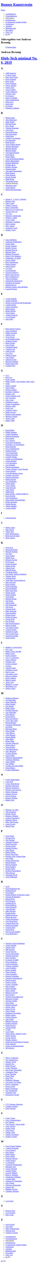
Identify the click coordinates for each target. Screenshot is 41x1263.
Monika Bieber (10, 151)
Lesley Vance (10, 1118)
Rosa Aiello (9, 81)
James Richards (11, 907)
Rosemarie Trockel (12, 1095)
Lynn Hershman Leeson (14, 473)
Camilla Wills (10, 1179)
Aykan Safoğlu (10, 945)
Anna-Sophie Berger (12, 144)
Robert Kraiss (10, 615)
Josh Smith (9, 1019)
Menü (3, 10)
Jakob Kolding (10, 613)
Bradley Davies (11, 248)
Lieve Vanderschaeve (13, 1120)
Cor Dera (8, 268)
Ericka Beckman (11, 132)
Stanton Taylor (10, 1062)
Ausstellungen (10, 14)
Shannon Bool (10, 169)
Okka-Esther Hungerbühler (15, 500)
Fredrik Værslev (11, 1137)
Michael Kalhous (11, 552)
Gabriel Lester (10, 668)
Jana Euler (9, 319)
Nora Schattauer (11, 962)
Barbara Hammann (12, 436)
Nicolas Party (10, 838)
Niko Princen (10, 873)
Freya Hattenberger (12, 449)
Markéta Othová (11, 820)
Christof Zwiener (11, 1233)
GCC (7, 375)
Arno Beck (9, 130)
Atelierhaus (9, 24)
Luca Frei (8, 353)
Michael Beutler (11, 149)
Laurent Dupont (11, 289)
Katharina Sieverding (13, 1013)
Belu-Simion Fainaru (12, 329)
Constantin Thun (11, 1072)
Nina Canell (9, 203)
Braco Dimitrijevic (12, 277)
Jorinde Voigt (10, 1133)
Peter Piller (9, 858)
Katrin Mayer (10, 717)
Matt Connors (10, 224)
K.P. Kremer (9, 621)
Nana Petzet (9, 850)
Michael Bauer (10, 124)
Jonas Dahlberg (11, 240)
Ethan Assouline (11, 98)
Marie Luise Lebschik (13, 651)
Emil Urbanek (10, 1108)
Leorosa (8, 666)
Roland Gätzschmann (13, 414)
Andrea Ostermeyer (12, 818)
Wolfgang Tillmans (12, 1080)
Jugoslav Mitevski (11, 743)
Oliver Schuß (10, 991)
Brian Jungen (10, 538)
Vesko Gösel (10, 418)
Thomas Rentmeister (12, 897)
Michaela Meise (11, 729)
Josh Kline (9, 601)
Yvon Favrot (9, 337)
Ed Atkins (9, 106)
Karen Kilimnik (11, 589)
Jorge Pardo (9, 836)
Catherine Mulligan (12, 760)
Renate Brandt (10, 177)
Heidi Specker (10, 1025)
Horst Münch (10, 768)
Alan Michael (10, 735)
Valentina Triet (10, 1093)
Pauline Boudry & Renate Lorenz (17, 895)
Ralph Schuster (10, 989)
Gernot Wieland (11, 1169)
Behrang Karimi (11, 560)
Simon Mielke (10, 737)
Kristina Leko (10, 662)
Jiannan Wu (9, 1187)
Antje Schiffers (10, 968)
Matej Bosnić (10, 173)
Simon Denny (10, 266)
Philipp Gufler (10, 406)
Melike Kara (9, 558)
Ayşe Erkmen (10, 317)
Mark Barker (10, 122)
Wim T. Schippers (11, 1058)
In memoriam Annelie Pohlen (16, 22)
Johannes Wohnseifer (13, 1185)
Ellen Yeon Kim (11, 591)
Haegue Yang (10, 1211)
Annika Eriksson (11, 315)
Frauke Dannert (11, 246)
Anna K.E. (9, 548)
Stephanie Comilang (12, 222)
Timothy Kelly (10, 576)
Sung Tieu (9, 1078)
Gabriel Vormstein (12, 1135)
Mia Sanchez (10, 950)
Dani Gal (8, 377)
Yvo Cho (8, 214)
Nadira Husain (10, 504)
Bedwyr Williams (11, 1175)
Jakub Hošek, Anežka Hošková (16, 494)
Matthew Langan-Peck (13, 647)
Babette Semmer (11, 1005)
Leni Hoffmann (11, 482)
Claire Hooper (10, 488)
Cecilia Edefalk (11, 299)
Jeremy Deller (10, 260)
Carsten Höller (10, 508)
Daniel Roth (9, 930)
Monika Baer (10, 118)
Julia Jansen (9, 530)
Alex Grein (9, 400)
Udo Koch (9, 607)
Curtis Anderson (11, 92)
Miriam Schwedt (11, 993)
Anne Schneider (11, 974)
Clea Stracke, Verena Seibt (15, 1124)
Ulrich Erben (10, 313)
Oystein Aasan (10, 75)
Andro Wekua (10, 1161)
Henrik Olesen (10, 814)
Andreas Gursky (11, 410)
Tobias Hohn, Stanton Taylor (15, 1034)
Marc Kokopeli (10, 611)
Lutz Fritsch (9, 357)
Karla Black (9, 155)
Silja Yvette (9, 1215)
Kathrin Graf (10, 394)
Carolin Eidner (10, 305)
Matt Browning (11, 185)
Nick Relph (9, 893)
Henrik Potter (10, 869)
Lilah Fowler (10, 351)
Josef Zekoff (9, 1224)
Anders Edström (11, 301)
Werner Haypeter (11, 455)
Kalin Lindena (10, 678)
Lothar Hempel (10, 461)
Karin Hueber (10, 496)
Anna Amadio (10, 90)
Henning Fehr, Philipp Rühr (15, 856)
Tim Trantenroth (11, 1091)
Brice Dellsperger (11, 262)
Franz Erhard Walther (13, 1146)
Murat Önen (9, 826)
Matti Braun (9, 179)
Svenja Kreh (9, 619)
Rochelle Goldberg (12, 392)
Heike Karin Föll (11, 364)
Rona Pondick (10, 867)
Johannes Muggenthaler (14, 758)
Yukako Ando (10, 94)
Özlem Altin (9, 88)
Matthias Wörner (11, 1189)
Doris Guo (9, 408)
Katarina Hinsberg (12, 477)
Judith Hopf (9, 492)
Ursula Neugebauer (12, 784)
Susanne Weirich (11, 1158)
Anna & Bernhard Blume (14, 159)
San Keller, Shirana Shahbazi (15, 574)
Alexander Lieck (11, 674)
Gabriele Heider (11, 457)
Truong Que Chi (11, 212)
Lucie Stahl (9, 1032)
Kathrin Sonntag (11, 1023)
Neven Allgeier (10, 86)
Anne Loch (9, 682)
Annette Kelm (10, 578)
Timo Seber (9, 1003)
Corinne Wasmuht (11, 1148)
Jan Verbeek (9, 1122)
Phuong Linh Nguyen (13, 790)
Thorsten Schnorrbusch (13, 978)
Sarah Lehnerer (11, 656)
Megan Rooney (11, 917)
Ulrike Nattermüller (12, 780)
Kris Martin (9, 706)
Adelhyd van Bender (12, 138)
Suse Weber (9, 1152)
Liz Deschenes (10, 271)
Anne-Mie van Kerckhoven (15, 580)
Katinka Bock (10, 165)
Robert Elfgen (10, 311)
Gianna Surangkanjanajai (14, 1046)
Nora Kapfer (10, 556)
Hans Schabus (10, 958)
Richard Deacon (11, 250)
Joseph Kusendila (11, 636)
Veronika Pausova (11, 842)
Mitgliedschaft (10, 28)
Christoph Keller (11, 572)
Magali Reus (10, 899)
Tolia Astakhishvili (12, 100)
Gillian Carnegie (11, 205)
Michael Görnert (11, 416)
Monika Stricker (11, 1040)
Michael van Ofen (11, 810)
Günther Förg (10, 366)
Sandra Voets (10, 1128)
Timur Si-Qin (10, 1009)
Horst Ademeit (10, 79)
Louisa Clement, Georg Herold (16, 469)
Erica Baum (9, 126)
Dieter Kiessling (11, 587)
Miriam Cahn (10, 201)
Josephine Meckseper (13, 725)
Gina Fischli (9, 345)
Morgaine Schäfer (11, 999)
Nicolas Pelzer (10, 846)
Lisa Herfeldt (10, 465)
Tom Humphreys (11, 498)
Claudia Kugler (11, 630)
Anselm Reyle (10, 903)
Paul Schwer (10, 995)
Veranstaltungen (11, 16)
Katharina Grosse (11, 402)
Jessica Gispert (10, 386)
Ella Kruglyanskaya (12, 623)
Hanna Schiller (10, 970)
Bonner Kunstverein (16, 4)
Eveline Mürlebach (12, 770)
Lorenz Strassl (10, 1038)
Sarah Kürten (10, 638)
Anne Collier (10, 220)
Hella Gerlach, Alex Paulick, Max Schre (19, 382)
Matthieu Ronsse (11, 915)
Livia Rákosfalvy (11, 934)
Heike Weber (10, 1154)
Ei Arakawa (9, 96)
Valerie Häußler (11, 506)
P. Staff (8, 1030)
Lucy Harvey (10, 440)
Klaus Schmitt (10, 972)
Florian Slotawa (11, 1017)
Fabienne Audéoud (12, 108)
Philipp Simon (10, 1015)
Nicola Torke (10, 1086)
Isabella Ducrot (10, 285)
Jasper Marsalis (10, 702)
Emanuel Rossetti (11, 926)
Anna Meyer (10, 733)
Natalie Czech (10, 230)
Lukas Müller (10, 762)
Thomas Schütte (11, 1001)
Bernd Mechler (10, 723)
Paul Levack (9, 672)
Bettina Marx (10, 708)
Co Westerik (9, 1163)
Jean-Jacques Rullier (12, 932)
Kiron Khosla (10, 584)
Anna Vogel (9, 1130)
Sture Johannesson (12, 534)
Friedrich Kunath (11, 632)
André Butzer (10, 188)
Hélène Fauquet (11, 333)
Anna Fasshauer (11, 331)
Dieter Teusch (10, 1066)
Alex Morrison (10, 751)
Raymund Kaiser (11, 550)
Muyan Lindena (11, 676)
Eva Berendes (10, 140)
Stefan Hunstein (11, 502)
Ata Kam (8, 554)
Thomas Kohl (10, 609)
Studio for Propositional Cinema (17, 1042)
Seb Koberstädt (11, 605)
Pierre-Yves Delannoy (13, 256)
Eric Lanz (9, 649)
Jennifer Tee (9, 1064)
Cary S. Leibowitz (12, 658)
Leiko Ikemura (10, 518)
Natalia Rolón (10, 913)
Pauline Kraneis (11, 617)
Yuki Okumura (10, 812)
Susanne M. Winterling (13, 1181)
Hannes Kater (10, 566)
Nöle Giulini (9, 388)
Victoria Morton (11, 753)
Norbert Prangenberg (13, 871)
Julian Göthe (10, 421)
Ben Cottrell (9, 226)
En (6, 34)
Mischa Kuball (10, 625)
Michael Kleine (11, 599)
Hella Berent (10, 142)
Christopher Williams (13, 1177)
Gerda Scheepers (11, 964)
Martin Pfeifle (10, 852)
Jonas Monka (10, 747)
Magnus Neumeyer (12, 788)
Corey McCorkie (11, 721)
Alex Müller (9, 764)
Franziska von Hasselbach (14, 445)
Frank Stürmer (10, 1044)
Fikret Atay (9, 102)
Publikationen (10, 20)
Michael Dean (10, 252)
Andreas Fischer (11, 341)
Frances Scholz (10, 982)
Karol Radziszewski (12, 889)
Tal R (7, 887)
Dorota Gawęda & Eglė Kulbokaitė (18, 303)
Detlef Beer (9, 136)
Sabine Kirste (10, 593)
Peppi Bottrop (10, 175)
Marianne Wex (10, 1167)
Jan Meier (9, 727)
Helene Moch (10, 745)
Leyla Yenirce (10, 1213)
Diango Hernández (12, 467)
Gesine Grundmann (12, 404)
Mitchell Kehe (10, 570)
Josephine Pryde (11, 875)
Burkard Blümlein (11, 163)
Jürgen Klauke (10, 595)
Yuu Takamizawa (11, 1060)
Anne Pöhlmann (11, 877)
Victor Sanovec (11, 952)
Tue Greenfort (10, 398)
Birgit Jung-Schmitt (12, 536)
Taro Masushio (10, 712)
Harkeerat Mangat (11, 698)
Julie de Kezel (10, 582)
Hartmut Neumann (12, 786)
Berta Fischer (10, 343)
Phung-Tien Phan (11, 854)
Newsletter (9, 30)
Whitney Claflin (11, 218)
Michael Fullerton (11, 362)
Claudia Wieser (10, 1171)
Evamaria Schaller (12, 960)
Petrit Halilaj (9, 430)
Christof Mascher (11, 710)
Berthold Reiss (10, 891)
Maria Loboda (10, 680)
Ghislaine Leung (11, 670)
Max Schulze (10, 986)
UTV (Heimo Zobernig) (14, 1104)
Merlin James (10, 528)
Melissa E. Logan (11, 684)
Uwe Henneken (11, 463)
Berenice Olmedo (11, 816)
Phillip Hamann (11, 432)
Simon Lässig (10, 688)
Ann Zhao (9, 1227)
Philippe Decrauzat (12, 254)
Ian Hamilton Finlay (12, 339)
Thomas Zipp (10, 1231)
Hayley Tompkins (11, 1084)
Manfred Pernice (11, 848)
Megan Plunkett (11, 865)
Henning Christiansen (13, 216)
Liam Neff (9, 782)
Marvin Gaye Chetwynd (14, 210)
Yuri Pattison (10, 840)
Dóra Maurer (10, 715)
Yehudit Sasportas (11, 956)
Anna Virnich (10, 1126)
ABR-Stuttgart (10, 73)
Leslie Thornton (11, 1068)
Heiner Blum (10, 157)
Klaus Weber (10, 1156)
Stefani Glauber (11, 390)
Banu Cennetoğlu (11, 207)
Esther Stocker (10, 1036)
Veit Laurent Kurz (11, 634)
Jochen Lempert (11, 664)
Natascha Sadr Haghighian (15, 943)
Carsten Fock (10, 349)
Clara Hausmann (11, 453)
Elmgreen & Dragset (12, 283)
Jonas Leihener (10, 660)
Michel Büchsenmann (13, 190)
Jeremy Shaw (10, 1007)
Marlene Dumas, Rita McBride (16, 287)
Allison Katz (10, 568)
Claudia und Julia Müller (14, 766)
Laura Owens (10, 824)
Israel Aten (9, 104)
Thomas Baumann (12, 128)
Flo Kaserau (9, 562)
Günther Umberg (11, 1106)
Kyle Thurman (10, 1074)
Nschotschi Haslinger (13, 443)
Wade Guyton (10, 412)
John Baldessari (11, 120)
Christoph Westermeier (13, 1165)
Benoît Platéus (10, 863)
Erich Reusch (10, 901)
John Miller (9, 739)
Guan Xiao (9, 1201)
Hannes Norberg (11, 798)
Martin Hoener (10, 479)
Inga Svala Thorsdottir (13, 1070)
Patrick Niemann (11, 792)
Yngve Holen (10, 486)
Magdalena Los (11, 686)
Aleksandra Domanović (14, 281)
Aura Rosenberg (11, 921)
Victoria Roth (10, 928)
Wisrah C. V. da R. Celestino (15, 199)
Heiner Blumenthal (12, 161)
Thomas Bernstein (12, 147)
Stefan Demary (10, 264)
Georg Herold (10, 471)
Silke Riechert (10, 911)
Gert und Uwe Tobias (13, 1082)
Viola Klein (9, 597)
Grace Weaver (10, 1150)
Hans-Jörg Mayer (11, 719)
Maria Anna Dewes (12, 275)
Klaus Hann (9, 438)
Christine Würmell (12, 1191)
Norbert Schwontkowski (14, 997)
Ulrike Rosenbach (11, 919)
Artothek (8, 26)
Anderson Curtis (11, 228)
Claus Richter (10, 909)
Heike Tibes (9, 1076)
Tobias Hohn (10, 484)
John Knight (9, 603)
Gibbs (7, 384)
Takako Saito (10, 948)
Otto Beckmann (11, 134)
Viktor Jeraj (9, 532)
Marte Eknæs (10, 309)
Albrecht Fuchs (11, 360)
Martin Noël (9, 800)
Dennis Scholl (10, 980)
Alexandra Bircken (12, 153)
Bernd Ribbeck (10, 905)
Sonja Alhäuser (10, 83)
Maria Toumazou (11, 1089)
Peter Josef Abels (11, 77)
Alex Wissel (9, 1183)
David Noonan (10, 796)
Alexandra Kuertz (11, 628)
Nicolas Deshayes (11, 273)
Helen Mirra (9, 741)
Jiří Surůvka (9, 1048)
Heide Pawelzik (11, 844)
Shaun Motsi (10, 756)
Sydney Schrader (11, 984)
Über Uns (9, 32)
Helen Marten (10, 704)
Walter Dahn (10, 244)
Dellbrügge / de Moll (12, 258)
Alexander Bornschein (13, 171)
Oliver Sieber (10, 1011)
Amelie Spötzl (10, 1028)
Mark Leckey (10, 654)
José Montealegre (11, 749)
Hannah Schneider (12, 976)
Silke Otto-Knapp (11, 822)
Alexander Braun (11, 181)
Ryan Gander (10, 379)
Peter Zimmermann (12, 1229)
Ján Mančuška (10, 700)
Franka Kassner (11, 564)
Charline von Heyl (12, 475)
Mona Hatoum (10, 447)
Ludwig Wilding (11, 1173)
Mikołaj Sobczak (11, 1021)
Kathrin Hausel (10, 451)
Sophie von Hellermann (14, 459)
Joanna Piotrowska (12, 861)
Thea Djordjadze (11, 279)
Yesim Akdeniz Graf (12, 396)
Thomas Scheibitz (11, 966)
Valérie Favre (10, 335)
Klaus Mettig (10, 731)
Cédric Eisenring (11, 307)
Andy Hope (9, 490)
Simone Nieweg (11, 794)
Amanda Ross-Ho (11, 923)
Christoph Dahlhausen (13, 242)
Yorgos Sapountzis (12, 954)
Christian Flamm (11, 347)
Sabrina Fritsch (10, 355)
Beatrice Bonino (11, 167)
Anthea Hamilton (11, 434)
